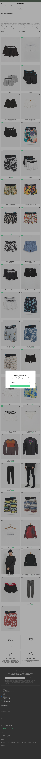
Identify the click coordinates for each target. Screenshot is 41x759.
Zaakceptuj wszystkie (15, 385)
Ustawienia (13, 382)
